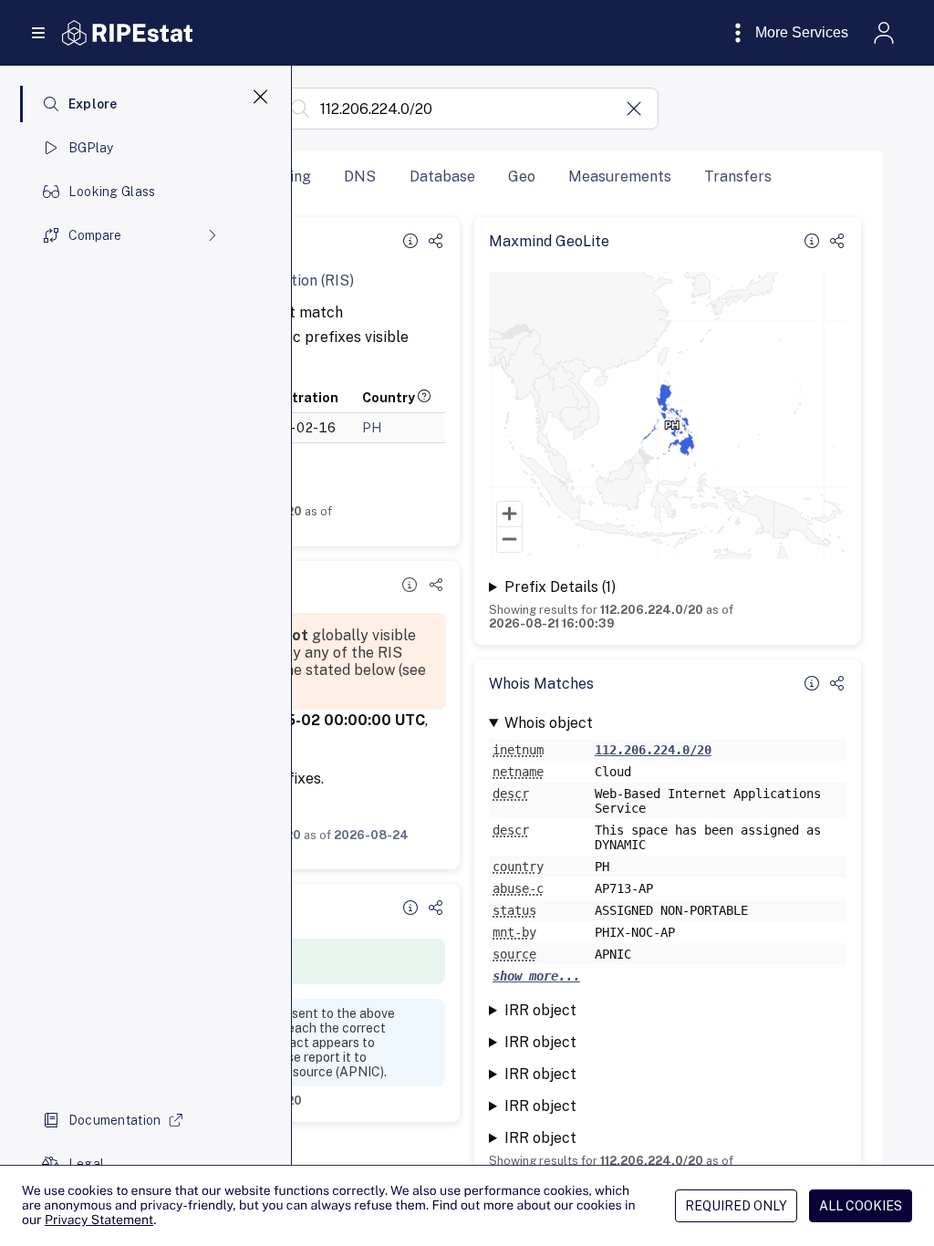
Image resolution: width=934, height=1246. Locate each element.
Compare (94, 235)
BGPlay (91, 147)
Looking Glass (112, 191)
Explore (93, 104)
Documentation (114, 1120)
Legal (86, 1164)
